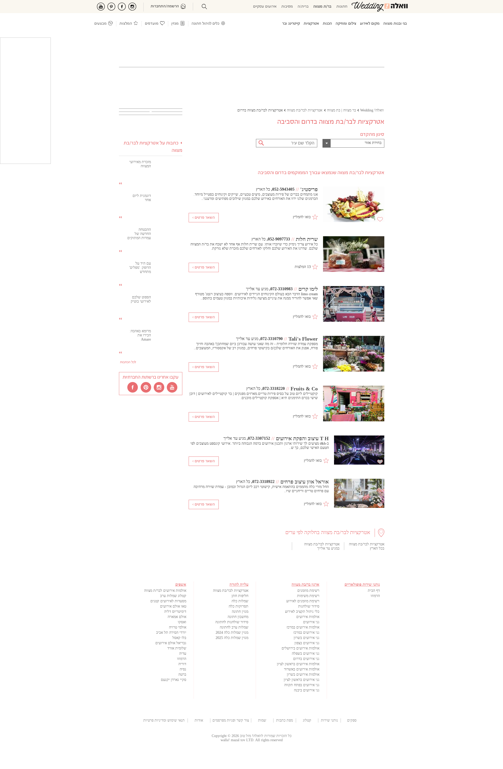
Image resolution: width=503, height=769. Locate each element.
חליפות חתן (240, 596)
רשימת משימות (308, 596)
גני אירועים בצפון (306, 643)
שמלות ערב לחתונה (234, 627)
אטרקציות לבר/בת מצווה (230, 591)
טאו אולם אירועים (173, 606)
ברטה (182, 674)
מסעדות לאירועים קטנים (168, 601)
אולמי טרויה (177, 627)
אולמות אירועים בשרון (303, 674)
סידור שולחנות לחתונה (231, 622)
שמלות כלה (240, 601)
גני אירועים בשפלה (305, 653)
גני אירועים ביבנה (306, 690)
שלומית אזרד (176, 648)
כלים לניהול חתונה (205, 23)
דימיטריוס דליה (175, 612)
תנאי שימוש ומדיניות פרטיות (164, 720)
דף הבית (374, 591)
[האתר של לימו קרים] (353, 304)
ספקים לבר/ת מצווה (352, 720)
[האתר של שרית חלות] (353, 254)
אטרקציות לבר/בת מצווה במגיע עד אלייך (322, 546)
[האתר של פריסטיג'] (353, 204)
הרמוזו (375, 596)
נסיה (183, 669)
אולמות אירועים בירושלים (300, 648)
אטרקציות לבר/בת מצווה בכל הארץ (366, 546)
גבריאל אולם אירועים (170, 643)
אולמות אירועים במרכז (303, 627)
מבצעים (100, 23)
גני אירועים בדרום (306, 659)
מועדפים (151, 23)
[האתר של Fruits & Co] (353, 404)
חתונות (341, 6)
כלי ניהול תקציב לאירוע (302, 612)
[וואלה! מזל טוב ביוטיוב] (172, 387)
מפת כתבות (284, 720)
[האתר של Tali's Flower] (353, 354)
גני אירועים (311, 622)
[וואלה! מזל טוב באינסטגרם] (159, 387)
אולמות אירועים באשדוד (301, 669)
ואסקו (182, 622)
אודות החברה (199, 720)
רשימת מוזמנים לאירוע (302, 601)
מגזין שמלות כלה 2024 (232, 632)
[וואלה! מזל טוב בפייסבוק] (133, 387)
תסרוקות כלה (238, 606)
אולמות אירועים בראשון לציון (298, 664)
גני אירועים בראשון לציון (301, 680)
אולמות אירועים (307, 617)
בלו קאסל (179, 638)
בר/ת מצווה (322, 6)
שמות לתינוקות (262, 720)
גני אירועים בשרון (306, 638)
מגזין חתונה (240, 612)
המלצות (125, 23)
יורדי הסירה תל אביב (171, 632)
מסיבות (287, 6)
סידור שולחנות (308, 606)
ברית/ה (303, 6)
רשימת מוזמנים (308, 591)
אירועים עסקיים (265, 6)
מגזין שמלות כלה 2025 (232, 638)
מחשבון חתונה (238, 617)
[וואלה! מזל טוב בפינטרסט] (146, 387)
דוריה (182, 664)
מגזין (175, 23)
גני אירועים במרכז (306, 632)
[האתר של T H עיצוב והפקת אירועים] (359, 450)
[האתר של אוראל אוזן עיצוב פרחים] (359, 494)
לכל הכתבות (128, 362)
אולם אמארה (177, 617)
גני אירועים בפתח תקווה (301, 685)
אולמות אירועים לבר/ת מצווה (165, 591)
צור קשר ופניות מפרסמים (230, 720)
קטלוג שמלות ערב (173, 596)
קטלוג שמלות (307, 720)
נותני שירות (329, 720)
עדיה (182, 653)
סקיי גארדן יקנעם (173, 680)
